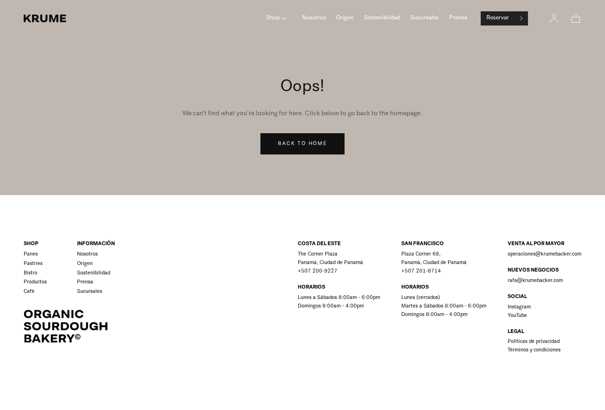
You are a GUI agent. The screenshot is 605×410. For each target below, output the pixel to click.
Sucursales (424, 18)
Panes (31, 254)
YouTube (517, 315)
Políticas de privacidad (534, 341)
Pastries (33, 263)
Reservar (497, 18)
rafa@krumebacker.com (535, 280)
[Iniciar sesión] (554, 18)
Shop (273, 18)
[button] (575, 18)
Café (29, 291)
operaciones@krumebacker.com (544, 254)
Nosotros (314, 18)
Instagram (519, 307)
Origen (345, 18)
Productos (35, 282)
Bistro (30, 273)
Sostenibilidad (382, 18)
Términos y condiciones (534, 350)
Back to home (302, 143)
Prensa (458, 18)
